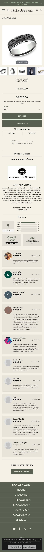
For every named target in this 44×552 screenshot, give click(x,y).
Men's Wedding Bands (10, 18)
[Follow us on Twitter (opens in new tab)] (25, 529)
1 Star (18, 231)
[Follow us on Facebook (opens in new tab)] (19, 529)
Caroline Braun (18, 360)
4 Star (18, 224)
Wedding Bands (22, 210)
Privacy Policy (31, 539)
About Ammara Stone (22, 159)
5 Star (18, 222)
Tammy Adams (18, 307)
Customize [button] (22, 123)
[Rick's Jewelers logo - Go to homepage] (22, 10)
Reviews (22, 216)
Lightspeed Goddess (19, 338)
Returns (32, 133)
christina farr (17, 272)
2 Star (18, 229)
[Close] (41, 3)
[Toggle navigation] (3, 10)
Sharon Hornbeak (18, 292)
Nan (14, 397)
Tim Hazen (16, 378)
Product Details (22, 153)
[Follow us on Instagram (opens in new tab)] (30, 529)
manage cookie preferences (20, 542)
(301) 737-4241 (22, 81)
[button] (8, 10)
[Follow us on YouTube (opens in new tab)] (14, 529)
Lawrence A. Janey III (20, 443)
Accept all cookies (29, 547)
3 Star (18, 227)
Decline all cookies (15, 547)
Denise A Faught (18, 419)
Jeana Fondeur (17, 253)
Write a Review (22, 471)
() (38, 222)
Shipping (12, 133)
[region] (22, 45)
